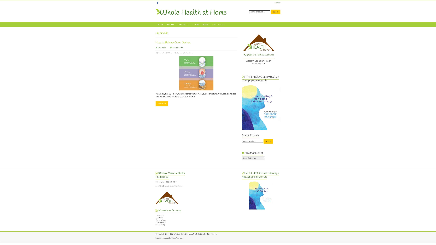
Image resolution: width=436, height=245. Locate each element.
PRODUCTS (183, 24)
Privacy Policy (161, 222)
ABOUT (170, 24)
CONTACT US (218, 24)
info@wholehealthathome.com (171, 186)
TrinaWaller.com (177, 238)
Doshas (186, 53)
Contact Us (160, 215)
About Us (159, 218)
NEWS (205, 24)
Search (275, 12)
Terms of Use (161, 220)
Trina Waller (162, 48)
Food (191, 53)
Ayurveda (180, 53)
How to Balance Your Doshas (173, 43)
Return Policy (160, 224)
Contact (277, 3)
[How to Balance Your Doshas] (196, 57)
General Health (177, 48)
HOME (160, 24)
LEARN (195, 24)
